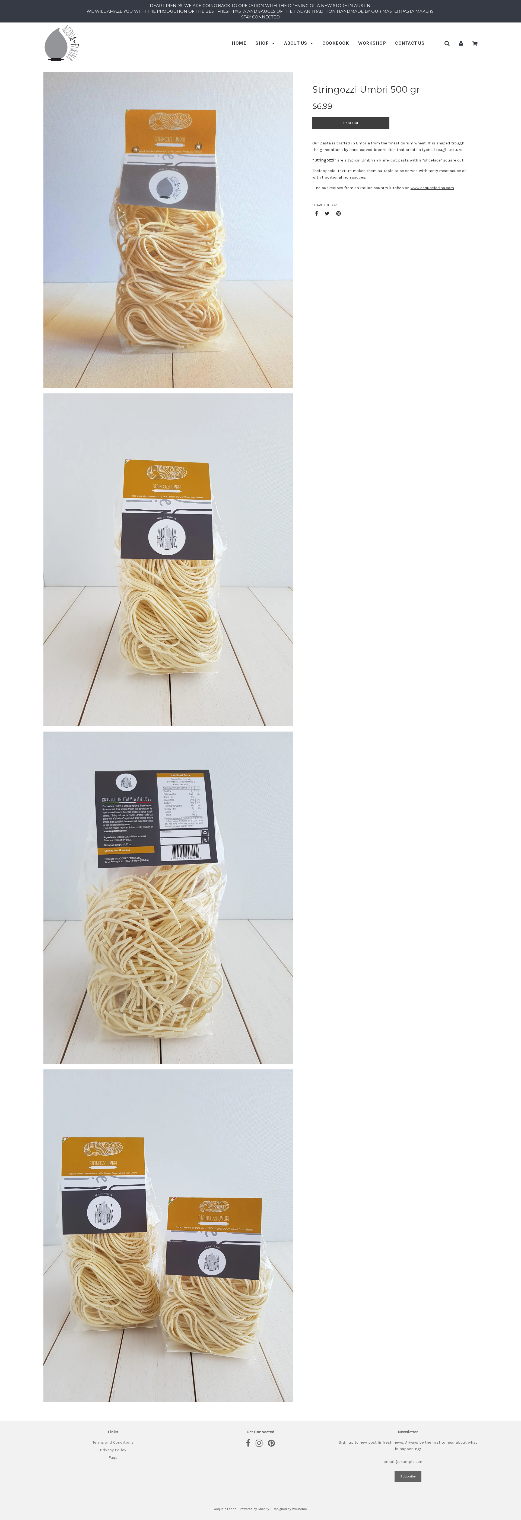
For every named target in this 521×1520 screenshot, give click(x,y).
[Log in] (461, 43)
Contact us (409, 43)
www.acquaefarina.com (432, 187)
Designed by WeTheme (290, 1509)
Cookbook (335, 43)
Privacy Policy (113, 1449)
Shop (262, 43)
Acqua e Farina (225, 1509)
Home (239, 43)
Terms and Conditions (113, 1442)
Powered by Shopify (254, 1509)
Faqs (113, 1457)
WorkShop (372, 43)
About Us (296, 43)
